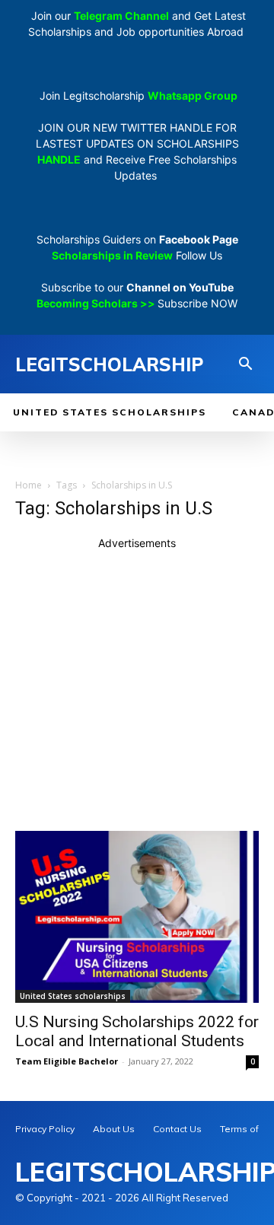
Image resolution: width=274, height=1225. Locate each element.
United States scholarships (73, 996)
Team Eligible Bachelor (66, 1061)
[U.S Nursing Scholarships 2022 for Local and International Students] (137, 917)
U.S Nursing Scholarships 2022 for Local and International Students (137, 1031)
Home (28, 485)
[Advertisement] (137, 688)
